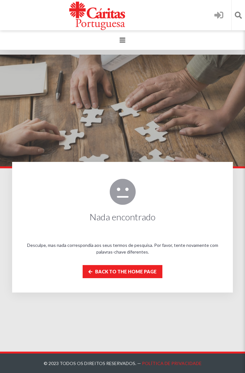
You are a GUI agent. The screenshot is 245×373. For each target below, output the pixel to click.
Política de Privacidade (172, 363)
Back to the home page (125, 271)
